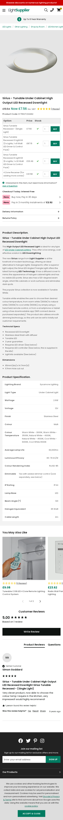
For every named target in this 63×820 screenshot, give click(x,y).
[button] (59, 10)
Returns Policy (9, 218)
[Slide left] (22, 601)
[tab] (34, 645)
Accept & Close (31, 813)
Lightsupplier (19, 10)
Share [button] (43, 711)
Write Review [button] (31, 631)
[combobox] (46, 10)
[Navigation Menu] (3, 10)
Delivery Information (12, 211)
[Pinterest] (35, 740)
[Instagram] (42, 740)
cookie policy (31, 806)
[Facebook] (20, 740)
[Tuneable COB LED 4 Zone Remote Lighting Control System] (23, 558)
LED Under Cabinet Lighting (18, 249)
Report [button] (36, 711)
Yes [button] (29, 711)
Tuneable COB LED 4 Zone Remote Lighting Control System (23, 593)
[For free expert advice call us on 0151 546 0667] (52, 10)
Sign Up (53, 759)
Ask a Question (9, 186)
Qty (44, 133)
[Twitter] (28, 740)
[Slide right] (40, 601)
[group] (31, 617)
